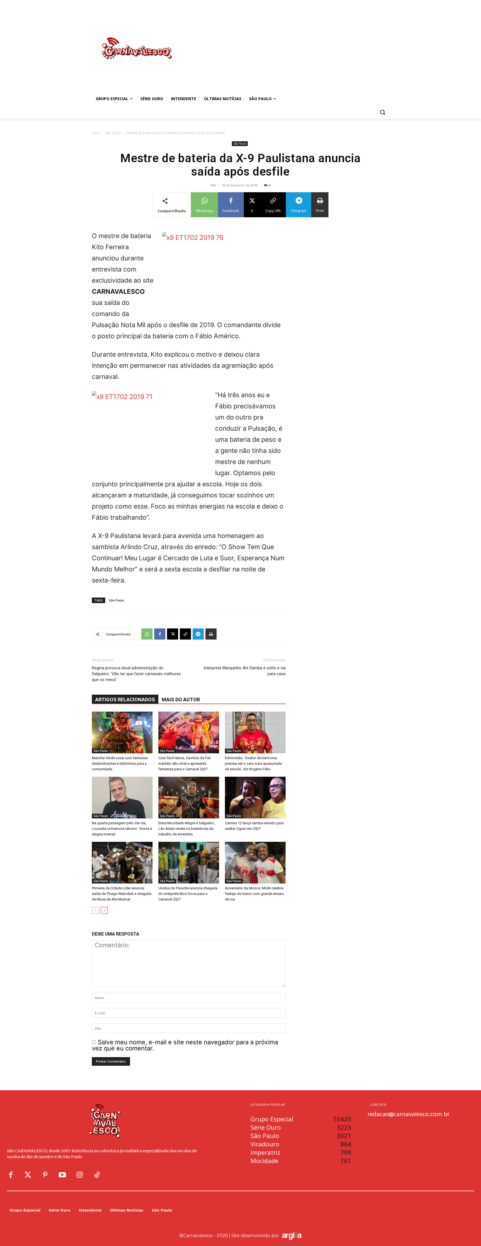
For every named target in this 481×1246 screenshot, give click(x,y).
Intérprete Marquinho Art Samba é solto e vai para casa (244, 670)
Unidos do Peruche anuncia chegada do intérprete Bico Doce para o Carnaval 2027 (187, 893)
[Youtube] (62, 1175)
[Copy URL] (185, 634)
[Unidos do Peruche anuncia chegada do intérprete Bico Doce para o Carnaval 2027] (188, 863)
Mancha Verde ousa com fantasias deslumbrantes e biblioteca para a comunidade (120, 763)
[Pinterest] (45, 1175)
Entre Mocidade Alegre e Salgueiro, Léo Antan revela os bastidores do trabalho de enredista (186, 828)
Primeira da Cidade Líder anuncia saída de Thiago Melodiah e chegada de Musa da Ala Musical (121, 893)
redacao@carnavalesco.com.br (408, 1113)
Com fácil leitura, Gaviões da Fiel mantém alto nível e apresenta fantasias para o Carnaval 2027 (184, 763)
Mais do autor (181, 699)
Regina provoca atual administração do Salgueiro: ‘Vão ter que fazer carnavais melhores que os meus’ (136, 673)
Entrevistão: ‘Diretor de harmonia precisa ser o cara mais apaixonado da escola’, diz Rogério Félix (253, 763)
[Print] (211, 634)
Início (96, 132)
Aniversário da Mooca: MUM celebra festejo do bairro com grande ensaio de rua (254, 893)
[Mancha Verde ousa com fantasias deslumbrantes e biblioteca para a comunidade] (122, 732)
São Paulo (113, 132)
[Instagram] (79, 1175)
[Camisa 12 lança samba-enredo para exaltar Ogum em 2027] (255, 797)
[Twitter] (27, 1175)
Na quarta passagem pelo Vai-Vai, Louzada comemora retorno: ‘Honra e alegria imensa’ (122, 828)
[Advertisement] (285, 42)
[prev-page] (95, 910)
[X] (172, 634)
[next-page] (104, 910)
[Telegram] (198, 634)
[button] (382, 112)
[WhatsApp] (147, 634)
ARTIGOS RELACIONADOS (125, 699)
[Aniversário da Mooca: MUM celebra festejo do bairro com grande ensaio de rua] (255, 863)
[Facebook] (159, 634)
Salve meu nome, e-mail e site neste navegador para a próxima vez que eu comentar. (185, 1045)
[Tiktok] (96, 1175)
